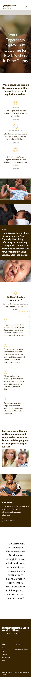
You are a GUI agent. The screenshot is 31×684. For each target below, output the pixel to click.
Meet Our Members (9, 520)
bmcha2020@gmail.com (21, 649)
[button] (26, 7)
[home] (9, 7)
